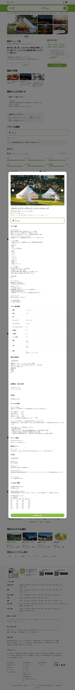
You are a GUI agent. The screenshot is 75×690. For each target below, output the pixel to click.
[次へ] (62, 190)
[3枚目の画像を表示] (39, 203)
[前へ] (13, 190)
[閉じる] (10, 173)
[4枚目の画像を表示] (41, 203)
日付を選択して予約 (37, 515)
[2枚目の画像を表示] (36, 203)
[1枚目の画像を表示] (34, 203)
